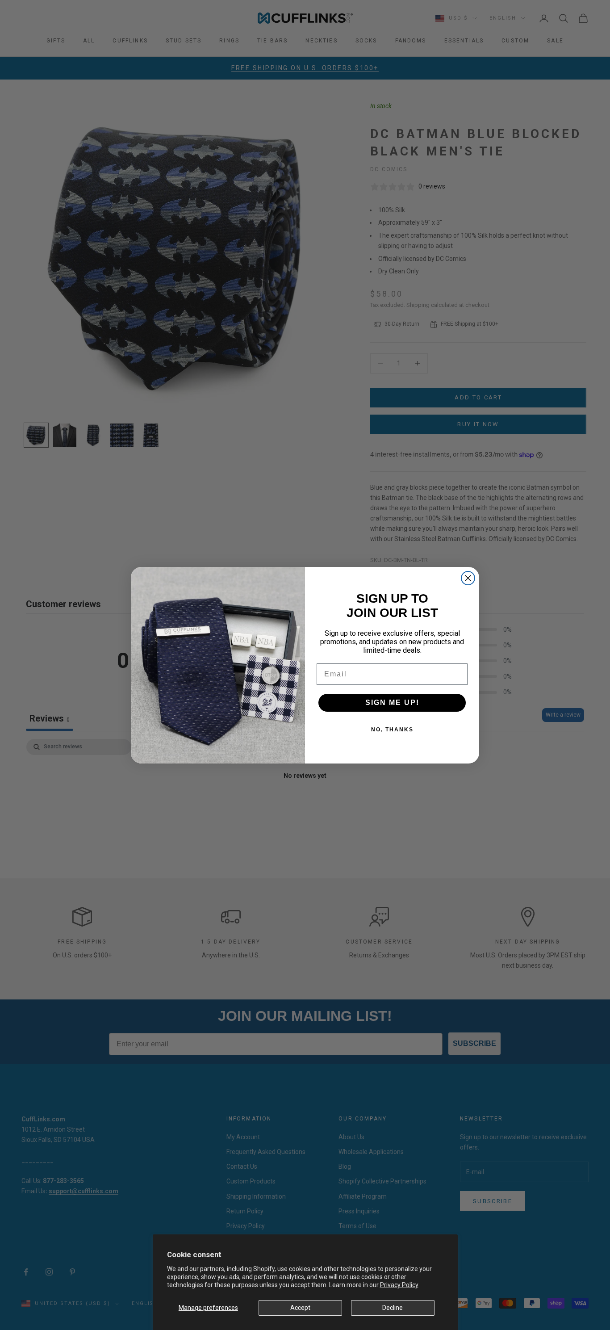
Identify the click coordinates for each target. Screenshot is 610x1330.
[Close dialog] (468, 578)
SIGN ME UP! (392, 702)
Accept (300, 1307)
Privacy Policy (399, 1284)
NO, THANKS (392, 729)
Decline (392, 1307)
